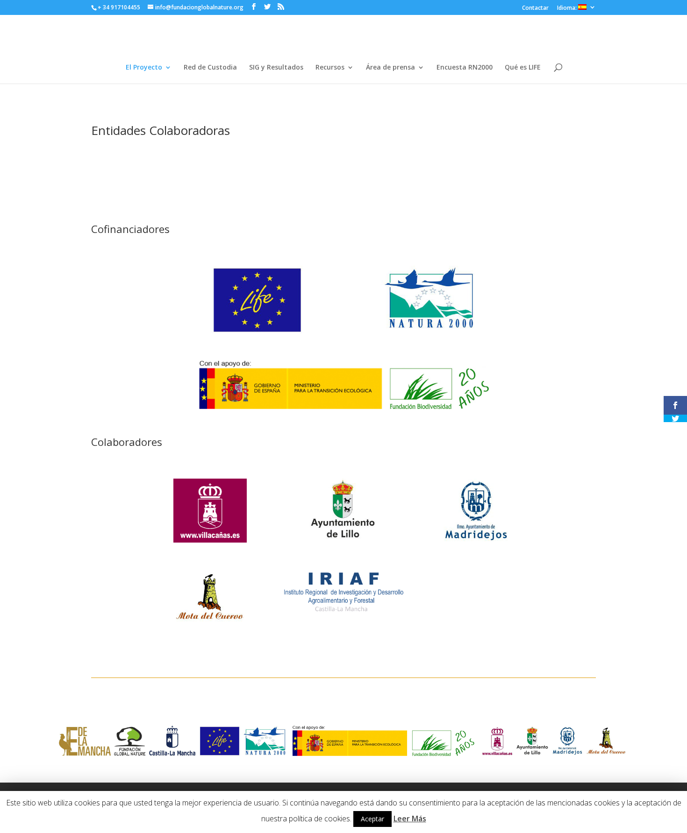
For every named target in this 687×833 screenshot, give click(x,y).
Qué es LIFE (523, 67)
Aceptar (372, 818)
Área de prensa (390, 67)
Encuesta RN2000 (465, 67)
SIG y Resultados (276, 67)
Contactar (535, 8)
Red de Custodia (210, 67)
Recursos (329, 67)
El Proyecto (144, 67)
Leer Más (410, 818)
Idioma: (567, 8)
